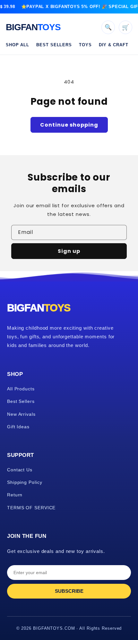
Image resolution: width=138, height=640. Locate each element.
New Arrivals (21, 414)
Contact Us (19, 469)
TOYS (85, 44)
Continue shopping (69, 125)
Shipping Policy (24, 482)
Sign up (69, 251)
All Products (21, 388)
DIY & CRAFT (113, 44)
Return (14, 494)
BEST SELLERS (54, 44)
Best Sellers (21, 401)
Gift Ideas (18, 426)
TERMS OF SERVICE (31, 507)
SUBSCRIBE (69, 591)
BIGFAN (33, 27)
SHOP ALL (17, 44)
